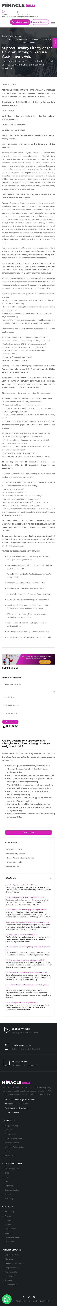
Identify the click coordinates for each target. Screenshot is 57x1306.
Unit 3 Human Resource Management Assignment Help (25, 960)
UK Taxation (9, 1241)
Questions (9, 1151)
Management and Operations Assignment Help (26, 583)
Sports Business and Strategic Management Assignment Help (27, 922)
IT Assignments (11, 1272)
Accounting (9, 1211)
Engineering (9, 1185)
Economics (9, 1220)
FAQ (55, 42)
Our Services (11, 842)
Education (9, 1259)
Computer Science (12, 1267)
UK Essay (8, 1130)
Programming (10, 1276)
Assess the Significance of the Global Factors (21, 885)
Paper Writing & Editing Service (20, 858)
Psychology (9, 1198)
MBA (6, 1181)
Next (14, 85)
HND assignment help (29, 251)
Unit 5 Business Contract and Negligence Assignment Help (26, 910)
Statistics (8, 1224)
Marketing (9, 1233)
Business (8, 1280)
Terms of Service (12, 1112)
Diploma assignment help (14, 542)
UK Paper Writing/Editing (14, 1147)
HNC (6, 1177)
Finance (8, 1216)
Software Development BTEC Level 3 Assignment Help (28, 594)
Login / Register (40, 22)
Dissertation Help (14, 862)
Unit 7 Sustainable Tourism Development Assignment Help (26, 972)
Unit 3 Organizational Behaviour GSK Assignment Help (24, 897)
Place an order (28, 832)
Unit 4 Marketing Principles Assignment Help (21, 934)
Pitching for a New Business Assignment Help (25, 588)
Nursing (8, 1194)
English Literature (12, 1255)
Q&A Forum (10, 878)
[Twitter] (28, 1297)
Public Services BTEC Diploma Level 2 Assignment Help (29, 637)
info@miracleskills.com (27, 16)
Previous (5, 85)
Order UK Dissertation (13, 1138)
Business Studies (12, 1190)
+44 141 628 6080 (21, 1104)
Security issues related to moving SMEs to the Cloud (28, 599)
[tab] (28, 843)
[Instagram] (34, 1297)
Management (10, 1229)
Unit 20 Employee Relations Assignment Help (21, 1002)
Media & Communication (14, 1263)
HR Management (11, 1284)
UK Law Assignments (13, 1237)
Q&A (49, 1094)
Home (4, 36)
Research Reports (12, 1142)
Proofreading (13, 866)
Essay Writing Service (16, 853)
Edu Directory (10, 1155)
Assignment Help (15, 36)
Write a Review (30, 1099)
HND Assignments (12, 1168)
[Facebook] (23, 1297)
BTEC (7, 1173)
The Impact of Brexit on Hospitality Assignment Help (28, 631)
